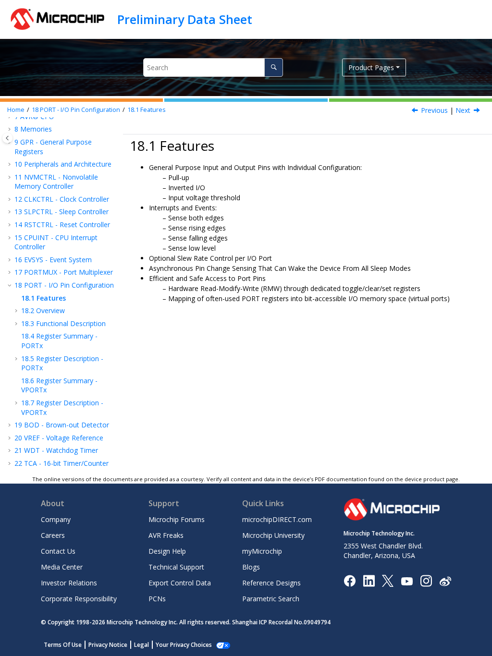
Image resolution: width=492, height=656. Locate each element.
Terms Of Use (63, 645)
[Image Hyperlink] (407, 581)
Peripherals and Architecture (62, 164)
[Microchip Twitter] (388, 580)
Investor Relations (69, 582)
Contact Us (58, 551)
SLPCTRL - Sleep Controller (61, 211)
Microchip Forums (176, 519)
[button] (10, 129)
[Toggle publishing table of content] (7, 138)
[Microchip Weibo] (445, 581)
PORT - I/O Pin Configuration (76, 110)
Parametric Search (270, 598)
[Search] (273, 67)
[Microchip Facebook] (350, 580)
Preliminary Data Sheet (184, 19)
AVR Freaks (166, 535)
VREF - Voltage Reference (58, 437)
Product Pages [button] (371, 67)
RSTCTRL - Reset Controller (62, 224)
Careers (53, 535)
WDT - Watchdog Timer (56, 450)
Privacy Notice (107, 645)
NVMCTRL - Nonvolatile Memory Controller (56, 181)
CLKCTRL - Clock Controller (61, 199)
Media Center (62, 566)
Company (56, 519)
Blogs (251, 566)
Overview (43, 310)
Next (462, 110)
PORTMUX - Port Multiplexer (63, 272)
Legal (141, 645)
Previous (434, 110)
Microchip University (273, 535)
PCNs (157, 598)
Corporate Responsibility (79, 598)
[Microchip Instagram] (426, 580)
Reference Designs (271, 582)
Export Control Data (179, 582)
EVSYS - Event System (53, 259)
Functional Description (63, 323)
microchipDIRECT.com (277, 519)
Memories (33, 129)
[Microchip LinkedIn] (369, 580)
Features (146, 110)
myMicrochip (262, 551)
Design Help (167, 551)
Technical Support (176, 566)
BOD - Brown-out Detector (61, 424)
